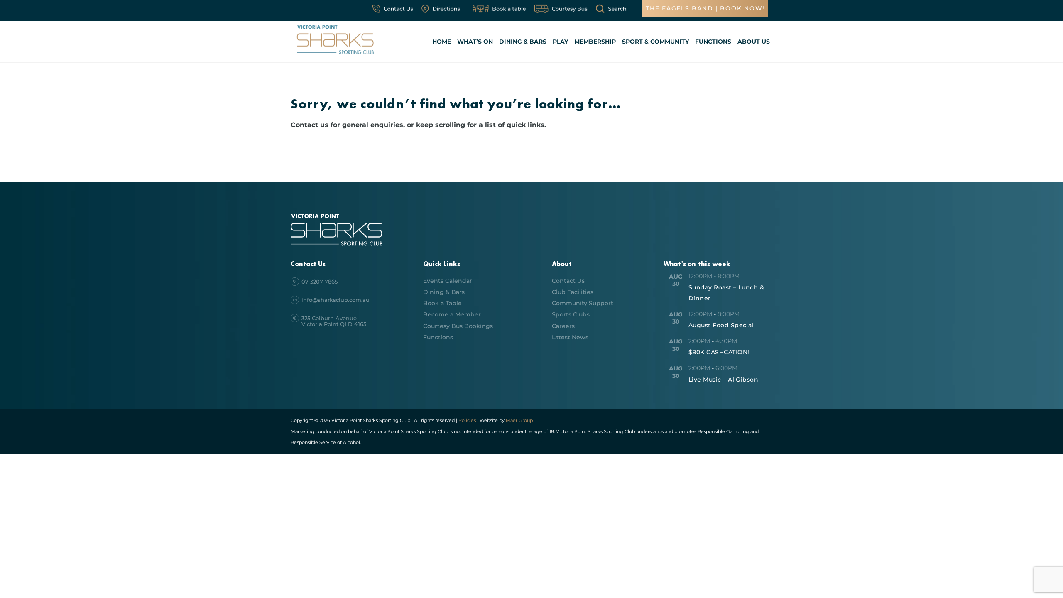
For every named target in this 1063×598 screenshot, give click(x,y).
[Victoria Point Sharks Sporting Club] (335, 55)
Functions (713, 41)
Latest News (570, 337)
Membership (595, 41)
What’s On (475, 41)
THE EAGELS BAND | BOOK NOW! (705, 8)
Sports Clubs (571, 314)
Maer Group (519, 420)
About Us (753, 41)
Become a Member (452, 314)
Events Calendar (447, 280)
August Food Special (721, 325)
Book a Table (442, 303)
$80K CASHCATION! (718, 352)
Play (560, 41)
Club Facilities (572, 292)
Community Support (582, 303)
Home (441, 41)
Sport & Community (655, 41)
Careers (563, 326)
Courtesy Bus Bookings (458, 326)
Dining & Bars (522, 41)
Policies (467, 420)
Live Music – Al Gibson (723, 379)
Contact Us (568, 280)
